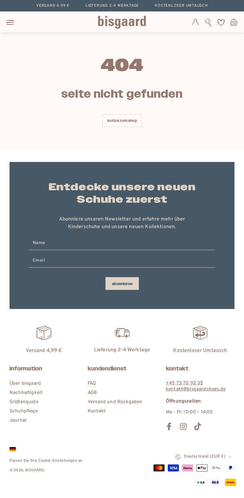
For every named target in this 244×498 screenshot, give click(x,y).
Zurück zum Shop (122, 121)
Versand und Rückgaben (115, 402)
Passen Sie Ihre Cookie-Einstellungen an (46, 460)
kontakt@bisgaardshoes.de (196, 389)
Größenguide (24, 402)
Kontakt (96, 411)
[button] (208, 22)
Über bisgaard (25, 384)
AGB (92, 393)
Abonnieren (122, 284)
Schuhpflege (24, 411)
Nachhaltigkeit (26, 393)
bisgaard (34, 470)
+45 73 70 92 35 (184, 383)
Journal (18, 420)
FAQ (92, 384)
